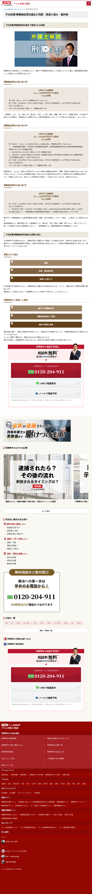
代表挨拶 (4, 793)
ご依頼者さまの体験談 (55, 758)
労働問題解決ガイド (59, 805)
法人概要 (12, 793)
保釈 (18, 623)
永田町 (3, 784)
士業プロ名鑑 (68, 815)
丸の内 (34, 784)
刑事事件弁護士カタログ (9, 815)
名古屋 (62, 784)
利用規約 (37, 793)
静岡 (56, 784)
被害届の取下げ (13, 528)
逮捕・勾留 (11, 542)
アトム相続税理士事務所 (67, 827)
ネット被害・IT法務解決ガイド (41, 805)
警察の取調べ (12, 546)
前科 (42, 623)
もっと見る (46, 511)
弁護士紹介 (5, 775)
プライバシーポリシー (25, 793)
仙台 (9, 784)
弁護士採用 (65, 775)
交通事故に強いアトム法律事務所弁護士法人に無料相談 (36, 802)
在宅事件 (27, 623)
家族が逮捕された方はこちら (58, 738)
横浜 (51, 784)
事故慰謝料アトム (63, 802)
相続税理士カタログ (21, 805)
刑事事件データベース (78, 802)
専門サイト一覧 (7, 765)
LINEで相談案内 (48, 383)
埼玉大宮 (16, 784)
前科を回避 (11, 557)
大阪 (73, 784)
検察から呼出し (13, 549)
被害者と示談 (12, 531)
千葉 (22, 784)
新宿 (39, 784)
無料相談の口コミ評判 (52, 775)
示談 (35, 623)
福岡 (83, 784)
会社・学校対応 (77, 623)
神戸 (78, 784)
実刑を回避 (11, 560)
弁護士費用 (14, 775)
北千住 (45, 784)
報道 (66, 623)
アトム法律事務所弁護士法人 (47, 827)
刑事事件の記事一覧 (54, 745)
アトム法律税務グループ (9, 827)
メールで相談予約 (48, 393)
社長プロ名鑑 (57, 815)
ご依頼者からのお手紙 (35, 775)
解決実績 (23, 775)
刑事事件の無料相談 (8, 738)
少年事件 (58, 623)
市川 (27, 784)
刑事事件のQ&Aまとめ (55, 752)
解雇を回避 (11, 564)
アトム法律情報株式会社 (28, 827)
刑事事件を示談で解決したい (12, 745)
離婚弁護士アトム (7, 805)
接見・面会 (9, 623)
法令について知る (8, 758)
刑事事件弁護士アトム (8, 802)
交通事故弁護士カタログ (28, 815)
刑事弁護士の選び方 (15, 534)
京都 (68, 784)
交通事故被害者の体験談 (9, 818)
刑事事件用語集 (7, 752)
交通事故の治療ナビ (44, 815)
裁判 (49, 623)
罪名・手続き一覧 (46, 630)
